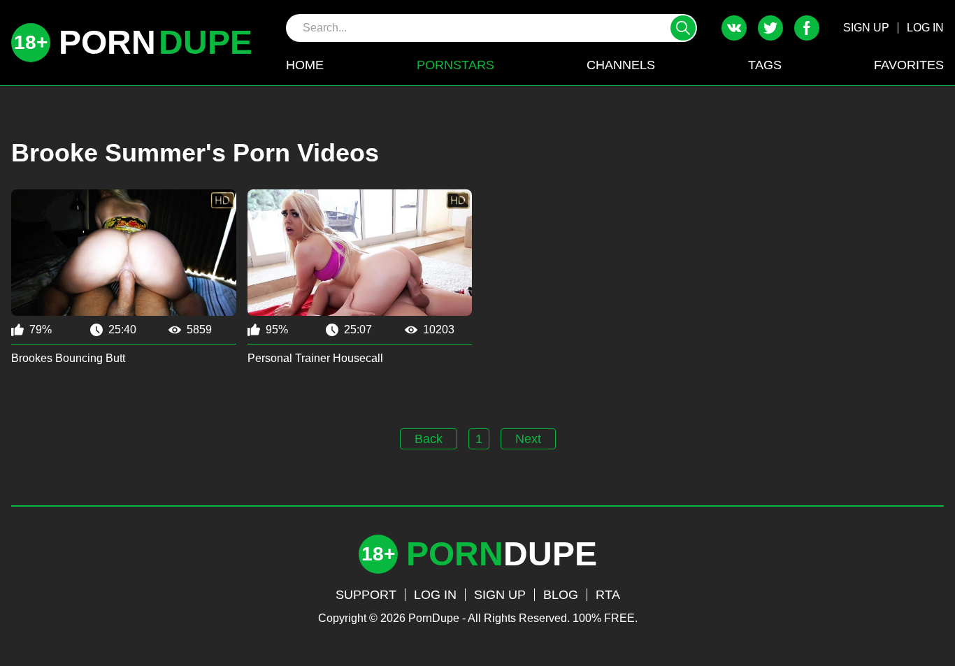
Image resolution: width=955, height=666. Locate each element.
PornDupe (433, 618)
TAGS (765, 65)
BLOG (560, 595)
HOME (305, 65)
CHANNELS (621, 65)
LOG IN (925, 28)
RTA (608, 595)
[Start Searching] (683, 28)
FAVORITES (909, 65)
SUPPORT (366, 595)
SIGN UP (866, 28)
